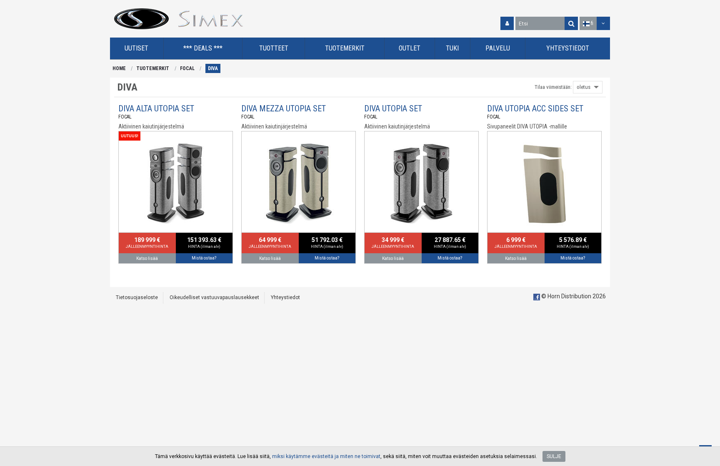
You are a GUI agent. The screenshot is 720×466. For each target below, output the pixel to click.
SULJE (554, 456)
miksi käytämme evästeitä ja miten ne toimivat (326, 456)
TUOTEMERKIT (152, 68)
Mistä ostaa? (204, 258)
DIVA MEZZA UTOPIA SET (283, 108)
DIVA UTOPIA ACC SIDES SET (535, 108)
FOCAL (187, 68)
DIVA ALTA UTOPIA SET (156, 108)
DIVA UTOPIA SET (393, 108)
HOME (119, 68)
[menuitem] (137, 49)
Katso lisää (147, 258)
